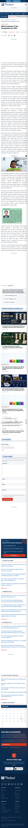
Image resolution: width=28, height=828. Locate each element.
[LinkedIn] (12, 784)
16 (25, 716)
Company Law (8, 19)
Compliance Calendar (6, 810)
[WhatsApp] (18, 784)
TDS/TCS (3, 796)
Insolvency (17, 796)
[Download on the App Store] (18, 768)
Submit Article (18, 806)
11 (6, 716)
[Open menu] (25, 5)
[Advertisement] (11, 52)
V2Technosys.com (4, 818)
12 (10, 716)
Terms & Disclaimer (11, 820)
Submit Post (17, 1)
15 (21, 716)
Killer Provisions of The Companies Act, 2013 (9, 27)
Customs (3, 794)
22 (21, 718)
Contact (16, 810)
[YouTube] (8, 784)
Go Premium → (14, 555)
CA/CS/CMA (17, 798)
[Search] (26, 13)
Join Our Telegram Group (11, 299)
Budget (12, 13)
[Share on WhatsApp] (11, 35)
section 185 (10, 285)
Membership (17, 812)
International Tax (4, 798)
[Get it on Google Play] (9, 768)
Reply (3, 450)
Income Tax (6, 13)
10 (2, 716)
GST (2, 792)
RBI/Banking (17, 794)
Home (2, 13)
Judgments (3, 808)
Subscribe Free (6, 744)
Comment (4, 463)
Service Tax (17, 13)
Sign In (24, 1)
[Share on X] (6, 35)
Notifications (3, 804)
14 (17, 716)
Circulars (3, 806)
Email (3, 484)
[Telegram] (21, 784)
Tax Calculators (4, 812)
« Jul (2, 726)
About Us (17, 804)
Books (9, 1)
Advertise (17, 808)
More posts (4, 588)
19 (10, 718)
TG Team (5, 32)
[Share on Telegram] (14, 35)
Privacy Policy (3, 820)
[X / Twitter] (5, 784)
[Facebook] (2, 784)
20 (14, 718)
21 (17, 718)
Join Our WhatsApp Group (11, 295)
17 (2, 718)
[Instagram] (15, 784)
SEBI (16, 792)
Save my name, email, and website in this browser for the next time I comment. (14, 496)
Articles (13, 19)
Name (4, 479)
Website (4, 490)
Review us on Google (9, 302)
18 (6, 718)
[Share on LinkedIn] (9, 35)
